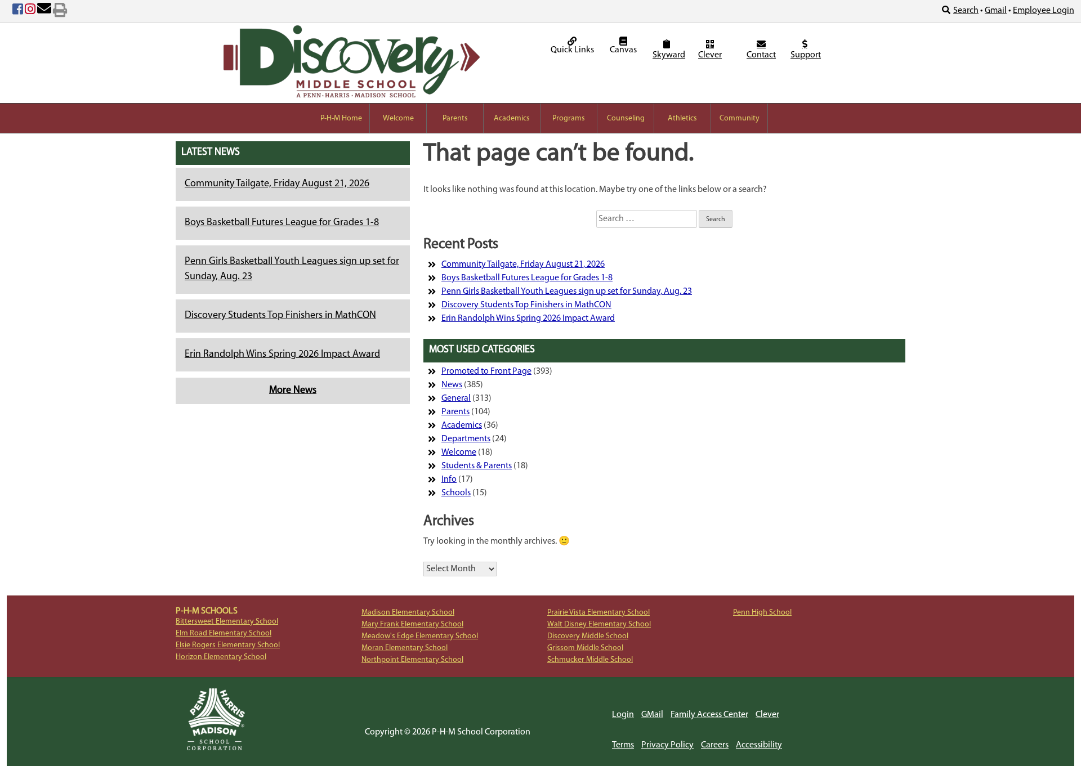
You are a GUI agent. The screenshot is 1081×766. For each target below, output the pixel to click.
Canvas (623, 50)
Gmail (996, 10)
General (456, 398)
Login (623, 714)
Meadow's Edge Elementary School (419, 636)
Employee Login (1043, 10)
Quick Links (572, 50)
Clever (710, 55)
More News (292, 391)
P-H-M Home (341, 118)
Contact (761, 55)
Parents (455, 118)
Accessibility (759, 745)
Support (805, 55)
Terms (623, 745)
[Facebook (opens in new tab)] (17, 11)
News (451, 384)
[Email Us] (44, 11)
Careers (715, 745)
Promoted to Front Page (486, 371)
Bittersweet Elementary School (227, 621)
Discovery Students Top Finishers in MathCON (280, 316)
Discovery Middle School (587, 636)
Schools (456, 493)
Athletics (682, 118)
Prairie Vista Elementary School (598, 612)
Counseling (626, 118)
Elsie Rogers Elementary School (228, 645)
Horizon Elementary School (221, 657)
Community (740, 118)
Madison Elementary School (407, 612)
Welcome (398, 118)
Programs (568, 118)
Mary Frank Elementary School (412, 624)
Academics (512, 118)
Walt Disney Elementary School (599, 624)
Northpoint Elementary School (412, 660)
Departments (465, 439)
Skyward (668, 55)
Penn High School (762, 612)
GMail (652, 714)
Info (449, 479)
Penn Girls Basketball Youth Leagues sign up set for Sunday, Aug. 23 (566, 291)
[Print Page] (60, 11)
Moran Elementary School (404, 648)
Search (966, 10)
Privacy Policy (667, 745)
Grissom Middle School (585, 648)
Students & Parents (476, 466)
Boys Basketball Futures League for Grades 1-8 (282, 223)
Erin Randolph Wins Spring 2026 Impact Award (282, 355)
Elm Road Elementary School (223, 633)
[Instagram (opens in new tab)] (30, 11)
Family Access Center (709, 714)
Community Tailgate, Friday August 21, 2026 (277, 184)
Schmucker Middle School (590, 660)
